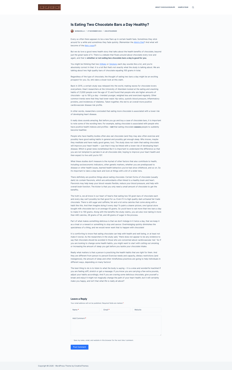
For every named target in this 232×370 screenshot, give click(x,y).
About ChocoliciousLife (165, 7)
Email (106, 310)
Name (75, 310)
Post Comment (79, 347)
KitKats (103, 64)
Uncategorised (111, 31)
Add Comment (79, 318)
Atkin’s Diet (139, 42)
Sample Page (183, 7)
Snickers (113, 64)
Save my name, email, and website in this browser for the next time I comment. (104, 340)
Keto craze (89, 45)
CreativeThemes (81, 366)
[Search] (193, 7)
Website (137, 310)
